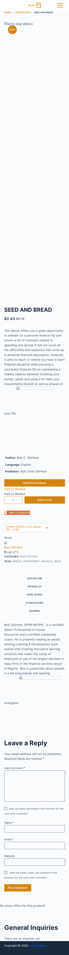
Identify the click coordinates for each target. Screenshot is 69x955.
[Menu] (60, 5)
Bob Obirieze (13, 547)
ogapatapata (38, 945)
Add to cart (44, 500)
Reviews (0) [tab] (34, 586)
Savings (47, 561)
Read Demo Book (34, 483)
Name (9, 822)
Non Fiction (28, 556)
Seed (57, 561)
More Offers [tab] (34, 594)
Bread (17, 561)
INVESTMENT (31, 561)
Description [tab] (34, 578)
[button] (14, 489)
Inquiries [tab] (34, 611)
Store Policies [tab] (34, 602)
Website (9, 856)
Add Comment (14, 768)
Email (8, 839)
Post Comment (18, 887)
